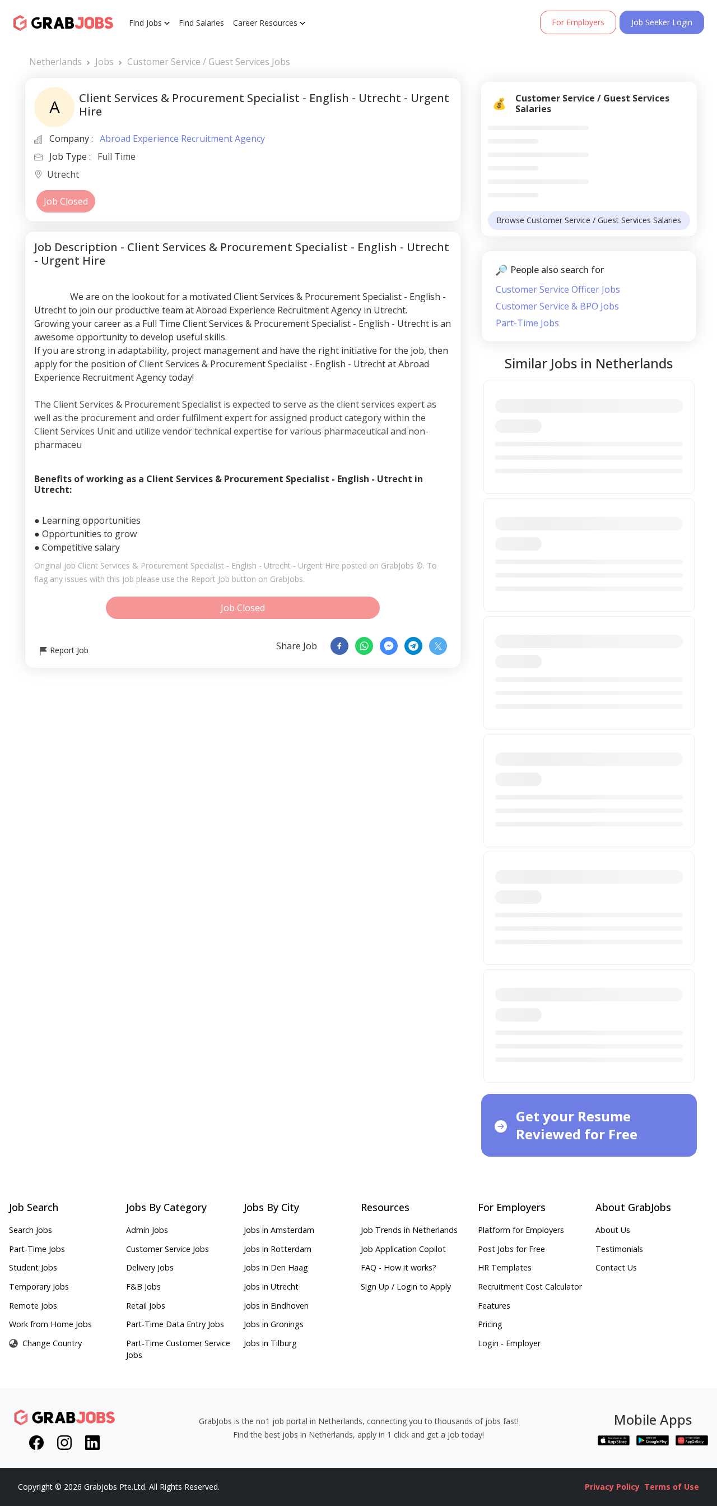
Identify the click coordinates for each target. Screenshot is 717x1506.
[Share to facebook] (339, 646)
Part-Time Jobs (527, 323)
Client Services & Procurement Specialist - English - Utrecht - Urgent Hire (208, 565)
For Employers (578, 22)
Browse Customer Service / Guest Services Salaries (588, 220)
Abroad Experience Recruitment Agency (182, 138)
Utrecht (63, 175)
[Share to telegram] (413, 646)
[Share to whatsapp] (364, 646)
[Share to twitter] (438, 646)
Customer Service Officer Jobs (558, 289)
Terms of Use (671, 1486)
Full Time (116, 156)
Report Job (68, 650)
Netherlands (55, 62)
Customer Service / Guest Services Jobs (208, 62)
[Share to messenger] (389, 646)
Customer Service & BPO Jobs (557, 306)
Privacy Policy (612, 1486)
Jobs (104, 62)
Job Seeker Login (661, 22)
